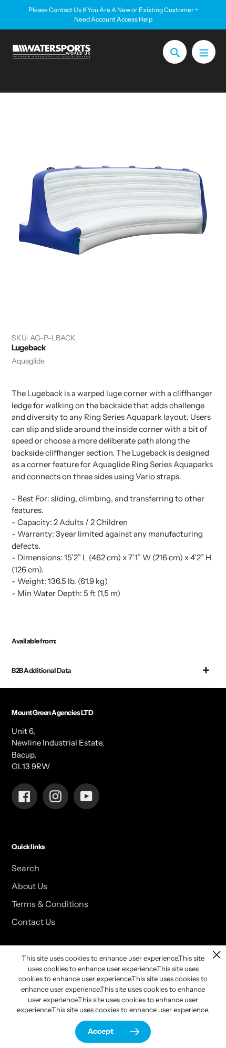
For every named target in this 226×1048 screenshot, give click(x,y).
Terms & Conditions (50, 904)
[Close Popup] (216, 954)
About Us (29, 886)
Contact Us (33, 921)
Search (25, 868)
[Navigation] (203, 52)
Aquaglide (28, 361)
